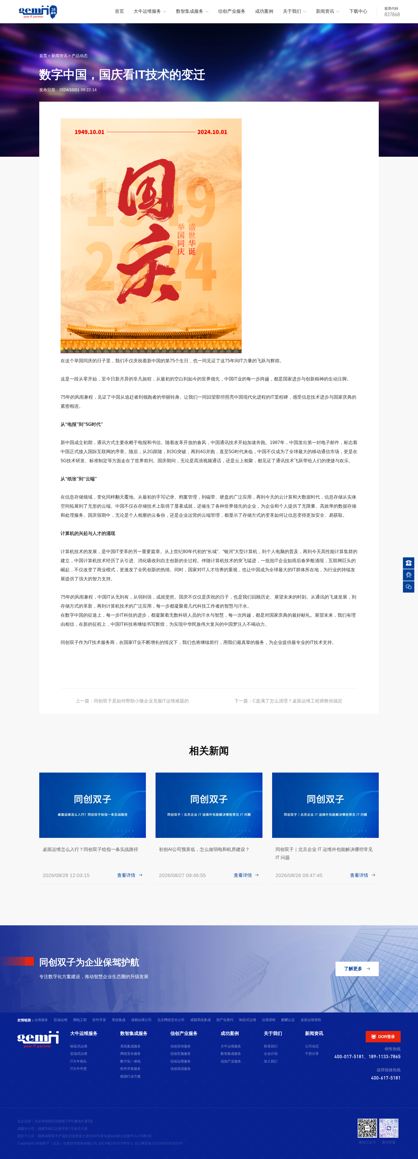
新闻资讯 (328, 11)
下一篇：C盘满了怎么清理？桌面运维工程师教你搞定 (288, 700)
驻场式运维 (78, 1054)
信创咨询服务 (180, 1046)
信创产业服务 (231, 11)
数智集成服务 (192, 11)
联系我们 (271, 1046)
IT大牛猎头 (78, 1061)
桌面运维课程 (311, 1020)
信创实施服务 (180, 1054)
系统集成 (118, 1020)
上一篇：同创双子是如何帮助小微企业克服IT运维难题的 (132, 700)
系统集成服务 (130, 1046)
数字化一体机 (130, 1061)
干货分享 (312, 1054)
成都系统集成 (200, 1020)
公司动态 (312, 1046)
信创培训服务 (180, 1069)
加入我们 (271, 1061)
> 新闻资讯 (57, 55)
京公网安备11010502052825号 (158, 1143)
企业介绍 (271, 1054)
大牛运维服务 (150, 11)
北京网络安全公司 (171, 1020)
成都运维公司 (141, 1020)
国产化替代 (224, 1020)
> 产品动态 (78, 55)
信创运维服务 (180, 1061)
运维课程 (269, 1020)
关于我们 (295, 11)
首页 (119, 11)
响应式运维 (247, 1020)
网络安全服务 (130, 1054)
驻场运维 (60, 1020)
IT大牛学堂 (78, 1069)
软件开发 (99, 1020)
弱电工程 (80, 1020)
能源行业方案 (130, 1076)
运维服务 (41, 1020)
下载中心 (358, 11)
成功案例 (264, 11)
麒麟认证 (288, 1020)
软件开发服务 (130, 1069)
